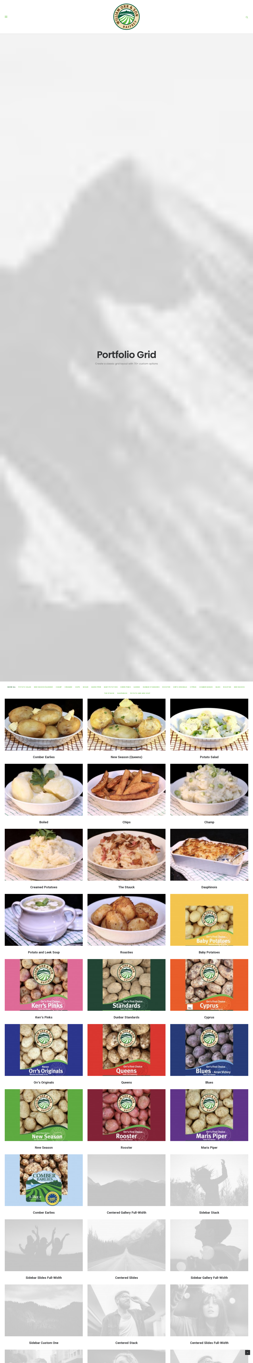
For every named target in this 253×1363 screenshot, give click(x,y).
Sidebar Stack (209, 1212)
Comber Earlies (206, 687)
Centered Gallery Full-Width (126, 1212)
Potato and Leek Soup (140, 693)
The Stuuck (109, 693)
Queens (136, 687)
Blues (218, 687)
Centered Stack (126, 1343)
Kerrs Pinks (125, 687)
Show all (11, 687)
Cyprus (193, 687)
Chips (77, 687)
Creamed (68, 687)
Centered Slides (126, 1278)
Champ (59, 687)
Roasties (227, 687)
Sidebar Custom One (43, 1343)
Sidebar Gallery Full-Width (209, 1278)
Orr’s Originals (44, 1082)
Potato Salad (24, 687)
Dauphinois (122, 693)
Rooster (166, 687)
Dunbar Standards (151, 687)
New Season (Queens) (43, 687)
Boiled (85, 687)
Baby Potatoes (111, 687)
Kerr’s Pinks (43, 1017)
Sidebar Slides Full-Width (44, 1278)
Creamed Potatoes (43, 887)
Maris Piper (96, 687)
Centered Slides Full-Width (209, 1343)
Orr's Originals (180, 687)
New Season (239, 687)
